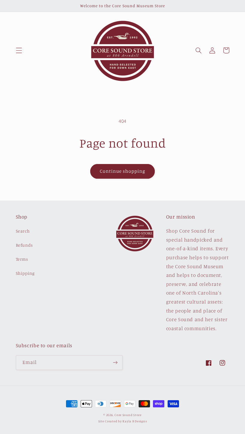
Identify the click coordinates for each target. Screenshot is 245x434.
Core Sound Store (128, 415)
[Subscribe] (115, 362)
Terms (22, 259)
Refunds (24, 245)
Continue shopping (123, 171)
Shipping (25, 273)
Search (23, 230)
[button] (19, 50)
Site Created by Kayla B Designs (122, 421)
